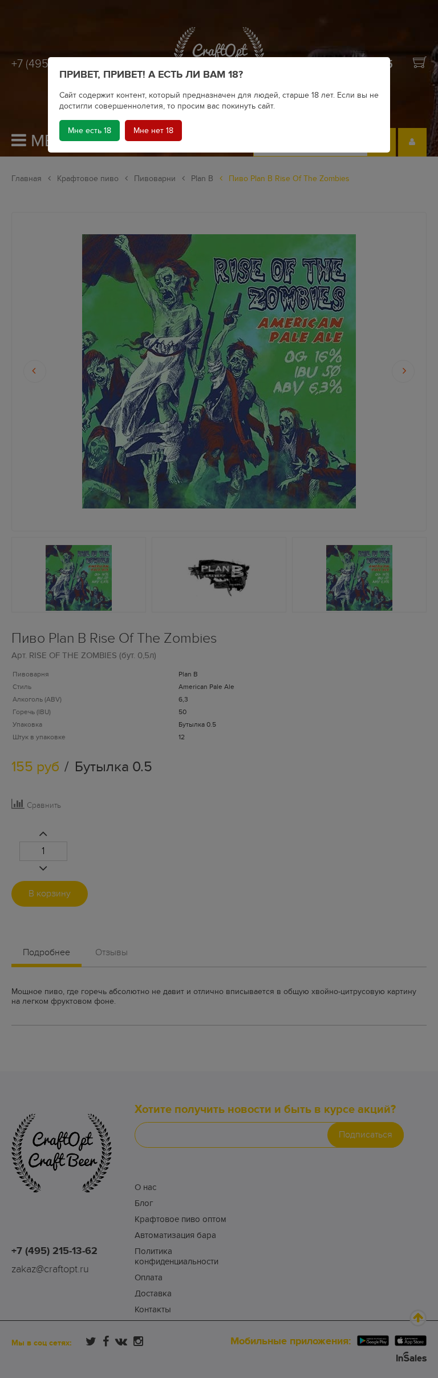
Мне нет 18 (153, 130)
